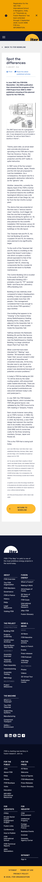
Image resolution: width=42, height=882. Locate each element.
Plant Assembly (10, 665)
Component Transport (8, 721)
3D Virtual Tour (27, 677)
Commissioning (10, 669)
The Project (10, 623)
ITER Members (9, 588)
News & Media (24, 625)
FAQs (6, 602)
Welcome (24, 772)
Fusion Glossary (27, 614)
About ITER (8, 772)
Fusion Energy (24, 576)
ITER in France (9, 595)
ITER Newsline (26, 637)
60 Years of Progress (25, 595)
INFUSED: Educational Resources (8, 795)
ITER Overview (9, 579)
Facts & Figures (27, 776)
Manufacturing (9, 716)
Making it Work (27, 586)
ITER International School (9, 838)
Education (8, 790)
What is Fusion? (27, 582)
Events (23, 650)
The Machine (10, 696)
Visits (6, 787)
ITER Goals (25, 600)
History (6, 599)
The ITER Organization (9, 584)
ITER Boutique (9, 783)
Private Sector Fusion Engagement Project (9, 819)
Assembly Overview (8, 655)
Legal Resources (8, 607)
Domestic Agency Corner (27, 839)
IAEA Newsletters (8, 850)
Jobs (6, 769)
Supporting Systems (8, 712)
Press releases (26, 654)
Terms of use (26, 870)
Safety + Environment (9, 726)
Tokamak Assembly (8, 661)
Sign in (23, 859)
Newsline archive (24, 642)
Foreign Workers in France (25, 826)
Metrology (8, 678)
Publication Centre (25, 681)
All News (24, 634)
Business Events (27, 831)
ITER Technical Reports (9, 845)
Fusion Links (9, 826)
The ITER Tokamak (7, 706)
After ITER (25, 611)
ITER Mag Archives (24, 661)
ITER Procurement (26, 814)
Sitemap (13, 870)
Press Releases (27, 783)
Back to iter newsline (15, 47)
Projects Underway (8, 635)
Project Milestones (8, 686)
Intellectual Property (25, 820)
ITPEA (6, 813)
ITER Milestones (27, 779)
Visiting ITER (9, 611)
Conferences (9, 830)
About (7, 575)
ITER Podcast (26, 657)
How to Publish (10, 833)
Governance (8, 592)
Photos (23, 670)
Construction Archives (9, 641)
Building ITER (9, 631)
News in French (27, 646)
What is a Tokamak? (8, 701)
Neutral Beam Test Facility (9, 646)
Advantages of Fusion (26, 590)
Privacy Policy (21, 874)
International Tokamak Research (26, 605)
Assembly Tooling (8, 673)
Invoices (24, 835)
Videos (23, 673)
